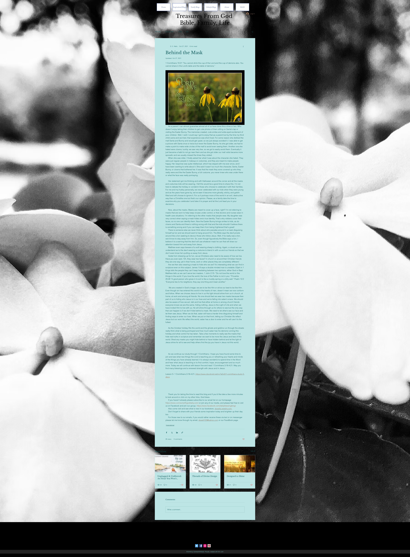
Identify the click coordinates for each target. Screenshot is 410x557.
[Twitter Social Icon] (196, 545)
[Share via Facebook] (166, 433)
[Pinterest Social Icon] (209, 545)
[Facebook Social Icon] (200, 545)
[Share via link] (182, 433)
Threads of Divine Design (204, 476)
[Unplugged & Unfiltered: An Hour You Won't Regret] (170, 463)
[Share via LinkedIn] (177, 433)
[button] (252, 32)
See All (252, 451)
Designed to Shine (236, 476)
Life (187, 32)
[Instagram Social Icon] (204, 545)
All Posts (158, 32)
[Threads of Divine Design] (205, 463)
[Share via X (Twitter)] (172, 433)
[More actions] (243, 46)
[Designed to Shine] (239, 463)
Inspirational (169, 32)
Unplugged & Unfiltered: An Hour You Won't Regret (169, 477)
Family (179, 32)
